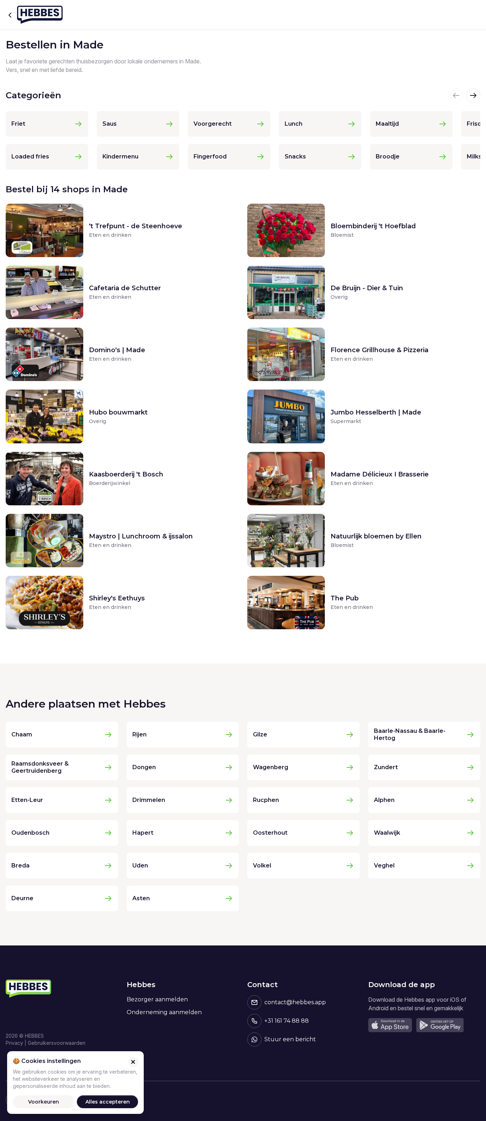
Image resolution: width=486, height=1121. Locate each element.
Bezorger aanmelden (157, 999)
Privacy (14, 1043)
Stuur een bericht (290, 1039)
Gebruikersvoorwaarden (56, 1043)
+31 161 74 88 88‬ (286, 1020)
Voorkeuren (43, 1102)
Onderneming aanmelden (164, 1012)
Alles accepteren (107, 1102)
